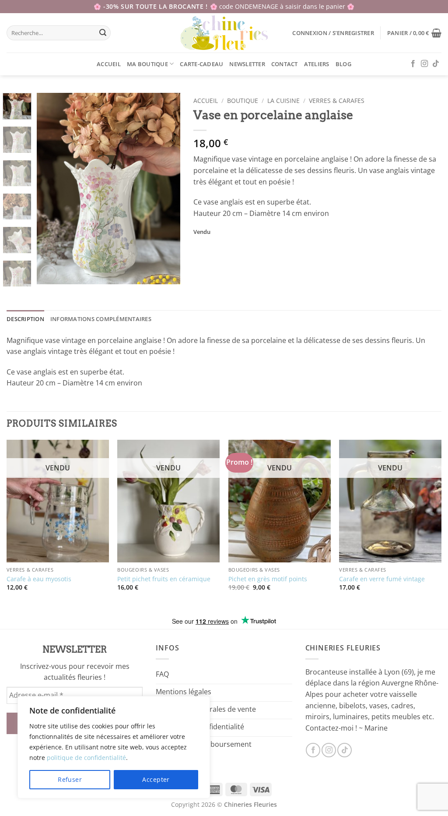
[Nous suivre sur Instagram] (424, 64)
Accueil (109, 64)
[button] (333, 33)
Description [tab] (25, 319)
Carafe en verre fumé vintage (382, 579)
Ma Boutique (147, 64)
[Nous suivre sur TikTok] (435, 64)
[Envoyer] (102, 32)
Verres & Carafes (336, 100)
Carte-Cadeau (201, 64)
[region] (114, 747)
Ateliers (316, 64)
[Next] (166, 189)
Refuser (70, 779)
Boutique (242, 100)
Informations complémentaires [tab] (100, 319)
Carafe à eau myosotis (39, 579)
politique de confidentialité (86, 757)
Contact (284, 64)
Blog (343, 64)
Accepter (155, 779)
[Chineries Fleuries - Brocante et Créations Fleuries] (224, 33)
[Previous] (51, 189)
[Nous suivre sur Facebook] (413, 64)
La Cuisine (283, 100)
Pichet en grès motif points (267, 579)
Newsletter (247, 64)
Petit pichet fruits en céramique (163, 579)
